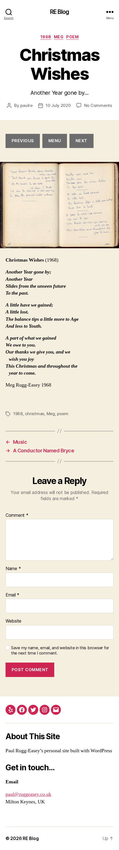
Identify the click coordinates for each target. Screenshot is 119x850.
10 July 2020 (58, 105)
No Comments (98, 105)
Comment (17, 515)
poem (72, 36)
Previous (23, 140)
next (81, 140)
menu (54, 140)
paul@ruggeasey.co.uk (28, 794)
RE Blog (59, 12)
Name (13, 568)
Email (12, 595)
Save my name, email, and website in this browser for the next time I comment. (60, 650)
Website (13, 621)
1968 (45, 36)
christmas (35, 413)
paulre (26, 105)
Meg (59, 36)
